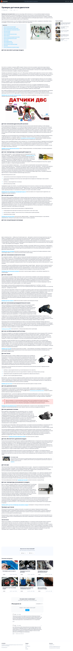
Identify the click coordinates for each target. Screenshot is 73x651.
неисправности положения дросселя (28, 138)
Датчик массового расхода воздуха (10, 26)
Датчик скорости (7, 35)
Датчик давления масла (8, 41)
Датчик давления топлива (8, 42)
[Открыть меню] (66, 1)
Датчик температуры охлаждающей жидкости (12, 29)
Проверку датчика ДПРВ (6, 328)
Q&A (26, 647)
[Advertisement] (27, 58)
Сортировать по (39, 603)
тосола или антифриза (30, 155)
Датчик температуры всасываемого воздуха (11, 47)
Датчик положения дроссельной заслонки (11, 28)
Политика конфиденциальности (54, 646)
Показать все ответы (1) (20, 633)
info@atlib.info (51, 644)
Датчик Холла (6, 39)
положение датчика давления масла (37, 390)
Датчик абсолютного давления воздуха (10, 44)
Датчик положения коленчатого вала (10, 34)
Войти (71, 1)
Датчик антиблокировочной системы (10, 38)
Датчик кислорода (7, 32)
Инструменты (27, 646)
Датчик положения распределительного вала (12, 36)
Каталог (26, 644)
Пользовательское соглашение (54, 647)
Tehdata (26, 648)
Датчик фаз (6, 45)
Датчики (4, 3)
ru (68, 1)
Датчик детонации (7, 31)
